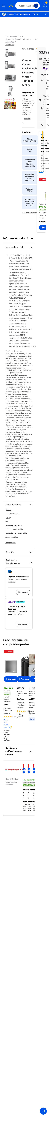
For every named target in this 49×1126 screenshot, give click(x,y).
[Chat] (43, 1111)
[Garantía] (30, 552)
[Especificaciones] (30, 505)
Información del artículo (18, 238)
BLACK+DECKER (29, 49)
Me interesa (23, 592)
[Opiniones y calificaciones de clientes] (30, 751)
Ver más (27, 118)
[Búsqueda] (36, 6)
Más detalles (10, 543)
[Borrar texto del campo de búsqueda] (32, 5)
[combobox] (27, 5)
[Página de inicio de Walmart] (11, 6)
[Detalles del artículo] (30, 247)
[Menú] (4, 6)
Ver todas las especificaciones (34, 212)
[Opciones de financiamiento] (30, 561)
